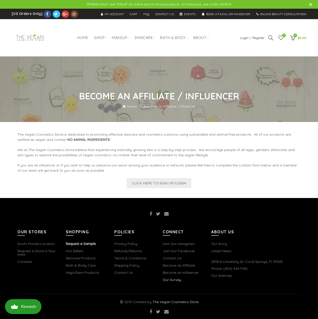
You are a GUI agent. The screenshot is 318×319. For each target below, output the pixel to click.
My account (114, 14)
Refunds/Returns (128, 251)
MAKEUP (119, 37)
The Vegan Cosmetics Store (176, 302)
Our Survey (172, 280)
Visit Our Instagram (179, 243)
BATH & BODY (173, 37)
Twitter (56, 14)
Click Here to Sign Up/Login (159, 183)
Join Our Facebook (179, 251)
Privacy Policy (125, 243)
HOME (82, 37)
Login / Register (252, 38)
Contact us (164, 14)
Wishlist (284, 35)
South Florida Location (36, 243)
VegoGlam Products (82, 272)
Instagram (74, 14)
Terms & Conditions (130, 258)
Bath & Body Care (81, 265)
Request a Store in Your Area (36, 253)
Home (132, 106)
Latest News (221, 251)
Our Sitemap (221, 275)
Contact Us (123, 272)
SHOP (98, 35)
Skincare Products (81, 258)
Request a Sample (81, 243)
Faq (146, 14)
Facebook (47, 14)
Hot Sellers (74, 251)
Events (190, 14)
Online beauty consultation (283, 14)
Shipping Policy (126, 265)
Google (65, 14)
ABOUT (199, 37)
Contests (24, 261)
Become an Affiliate (179, 265)
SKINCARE (143, 37)
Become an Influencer (181, 272)
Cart (133, 14)
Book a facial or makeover (228, 14)
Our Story (219, 243)
